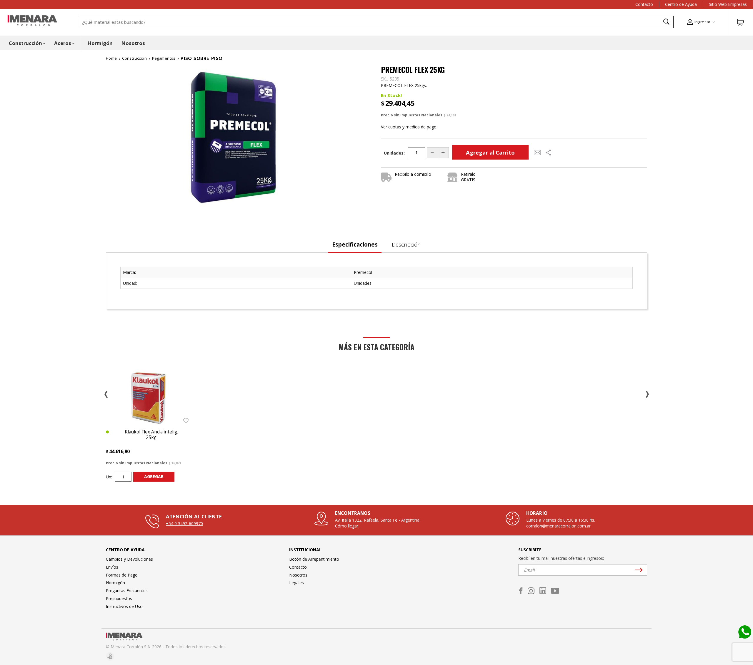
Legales (296, 582)
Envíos (112, 567)
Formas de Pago (122, 575)
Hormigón (100, 43)
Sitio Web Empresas (728, 4)
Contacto (644, 4)
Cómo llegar (346, 526)
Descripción (406, 244)
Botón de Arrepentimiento (314, 559)
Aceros (62, 43)
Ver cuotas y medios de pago (409, 127)
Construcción (25, 43)
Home (111, 58)
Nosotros (133, 43)
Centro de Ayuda (681, 4)
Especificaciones (355, 244)
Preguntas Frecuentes (127, 590)
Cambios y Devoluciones (129, 559)
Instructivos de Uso (124, 606)
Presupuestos (119, 598)
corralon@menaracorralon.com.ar (558, 526)
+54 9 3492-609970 (184, 523)
